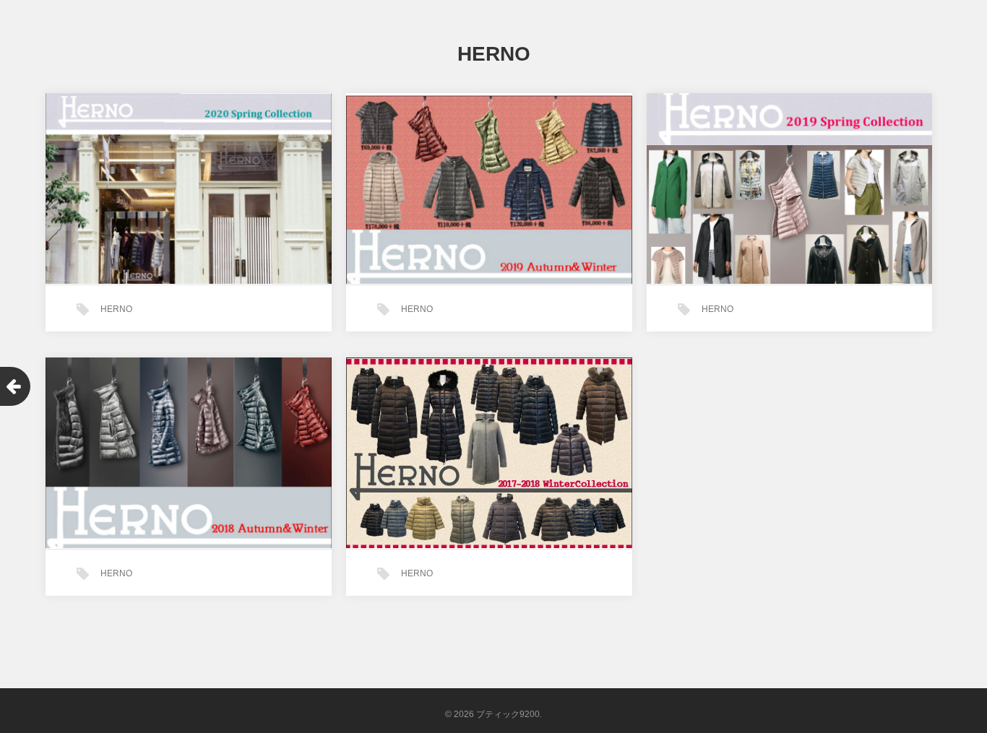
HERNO (116, 309)
